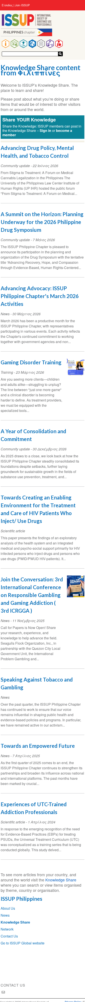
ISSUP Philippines (21, 899)
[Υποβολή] (60, 53)
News (5, 915)
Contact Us (9, 936)
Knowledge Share (60, 880)
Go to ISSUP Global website (22, 943)
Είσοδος (7, 5)
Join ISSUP (22, 5)
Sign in (45, 130)
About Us (8, 908)
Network (7, 929)
